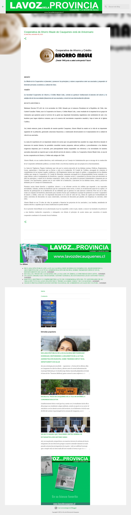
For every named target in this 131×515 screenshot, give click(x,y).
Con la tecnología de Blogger (66, 508)
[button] (25, 38)
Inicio (43, 291)
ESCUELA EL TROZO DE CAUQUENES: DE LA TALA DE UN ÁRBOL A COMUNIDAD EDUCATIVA (60, 274)
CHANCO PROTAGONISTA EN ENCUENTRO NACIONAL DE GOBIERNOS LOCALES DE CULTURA (61, 283)
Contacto (44, 296)
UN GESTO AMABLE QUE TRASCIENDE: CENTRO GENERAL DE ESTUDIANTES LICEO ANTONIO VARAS (64, 276)
